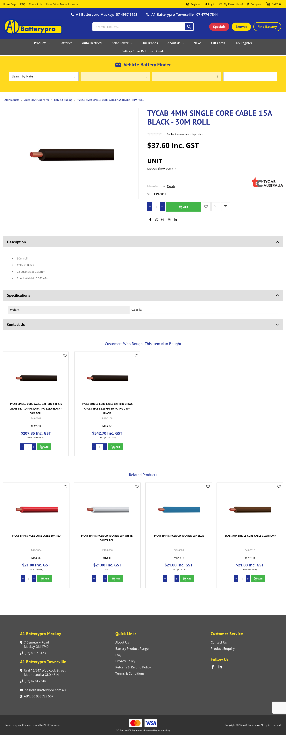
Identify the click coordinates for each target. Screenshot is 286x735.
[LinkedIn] (175, 219)
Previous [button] (7, 470)
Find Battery (267, 27)
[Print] (163, 219)
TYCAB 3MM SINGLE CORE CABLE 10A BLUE (107, 535)
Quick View (64, 361)
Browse (241, 27)
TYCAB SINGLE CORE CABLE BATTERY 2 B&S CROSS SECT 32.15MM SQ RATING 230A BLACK (107, 408)
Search (189, 26)
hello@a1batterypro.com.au (45, 690)
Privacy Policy (125, 661)
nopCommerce (26, 725)
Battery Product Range (132, 648)
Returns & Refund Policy (133, 667)
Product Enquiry (223, 648)
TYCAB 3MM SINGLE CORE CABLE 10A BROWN (178, 535)
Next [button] (279, 470)
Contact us (219, 642)
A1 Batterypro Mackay (94, 14)
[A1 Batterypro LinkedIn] (221, 667)
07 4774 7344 (207, 14)
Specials (219, 27)
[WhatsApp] (157, 219)
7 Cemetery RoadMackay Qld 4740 (36, 644)
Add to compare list (215, 206)
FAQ (118, 655)
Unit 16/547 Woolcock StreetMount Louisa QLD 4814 (45, 672)
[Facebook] (150, 219)
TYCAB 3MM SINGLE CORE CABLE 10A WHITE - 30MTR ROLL (36, 538)
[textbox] (143, 26)
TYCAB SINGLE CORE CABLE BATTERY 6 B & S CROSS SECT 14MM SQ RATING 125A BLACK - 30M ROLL (36, 408)
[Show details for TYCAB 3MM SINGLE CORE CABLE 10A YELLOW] (249, 509)
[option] (36, 535)
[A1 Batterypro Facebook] (215, 667)
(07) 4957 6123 (35, 653)
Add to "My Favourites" (206, 206)
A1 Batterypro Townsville (172, 14)
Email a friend (225, 206)
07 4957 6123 (126, 14)
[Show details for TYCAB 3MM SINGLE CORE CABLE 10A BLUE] (107, 509)
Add (185, 206)
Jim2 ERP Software (50, 725)
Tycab (171, 186)
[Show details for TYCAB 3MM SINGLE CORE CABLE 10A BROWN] (178, 509)
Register (195, 4)
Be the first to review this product (185, 134)
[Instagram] (169, 219)
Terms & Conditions (130, 673)
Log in (211, 4)
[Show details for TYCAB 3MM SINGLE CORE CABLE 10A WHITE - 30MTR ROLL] (36, 509)
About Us (122, 642)
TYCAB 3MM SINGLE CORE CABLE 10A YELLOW (250, 535)
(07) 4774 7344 (35, 681)
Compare (256, 4)
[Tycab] (267, 186)
